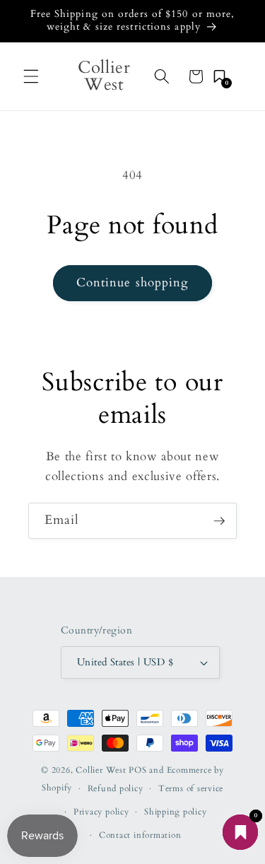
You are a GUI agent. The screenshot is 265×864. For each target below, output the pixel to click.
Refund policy (115, 788)
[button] (31, 76)
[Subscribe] (219, 521)
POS (137, 770)
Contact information (140, 835)
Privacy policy (101, 811)
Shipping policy (175, 811)
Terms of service (190, 788)
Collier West (101, 770)
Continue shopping (132, 283)
